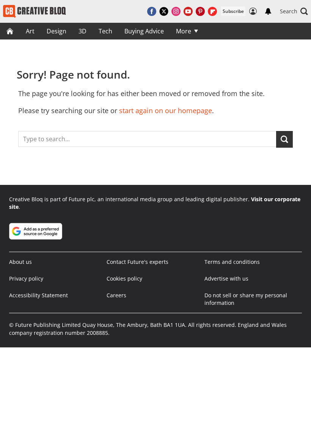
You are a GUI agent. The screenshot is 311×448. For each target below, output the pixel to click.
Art (30, 31)
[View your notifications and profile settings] (268, 11)
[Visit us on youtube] (188, 11)
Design (56, 31)
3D (82, 31)
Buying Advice (144, 31)
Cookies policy (124, 278)
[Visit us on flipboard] (212, 11)
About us (20, 261)
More (183, 31)
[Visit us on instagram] (176, 11)
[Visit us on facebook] (151, 11)
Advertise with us (226, 278)
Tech (105, 31)
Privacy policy (26, 278)
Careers (116, 295)
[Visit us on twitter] (163, 11)
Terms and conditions (232, 261)
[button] (294, 11)
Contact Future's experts (137, 261)
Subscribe (233, 11)
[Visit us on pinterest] (200, 11)
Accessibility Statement (38, 295)
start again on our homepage (165, 110)
